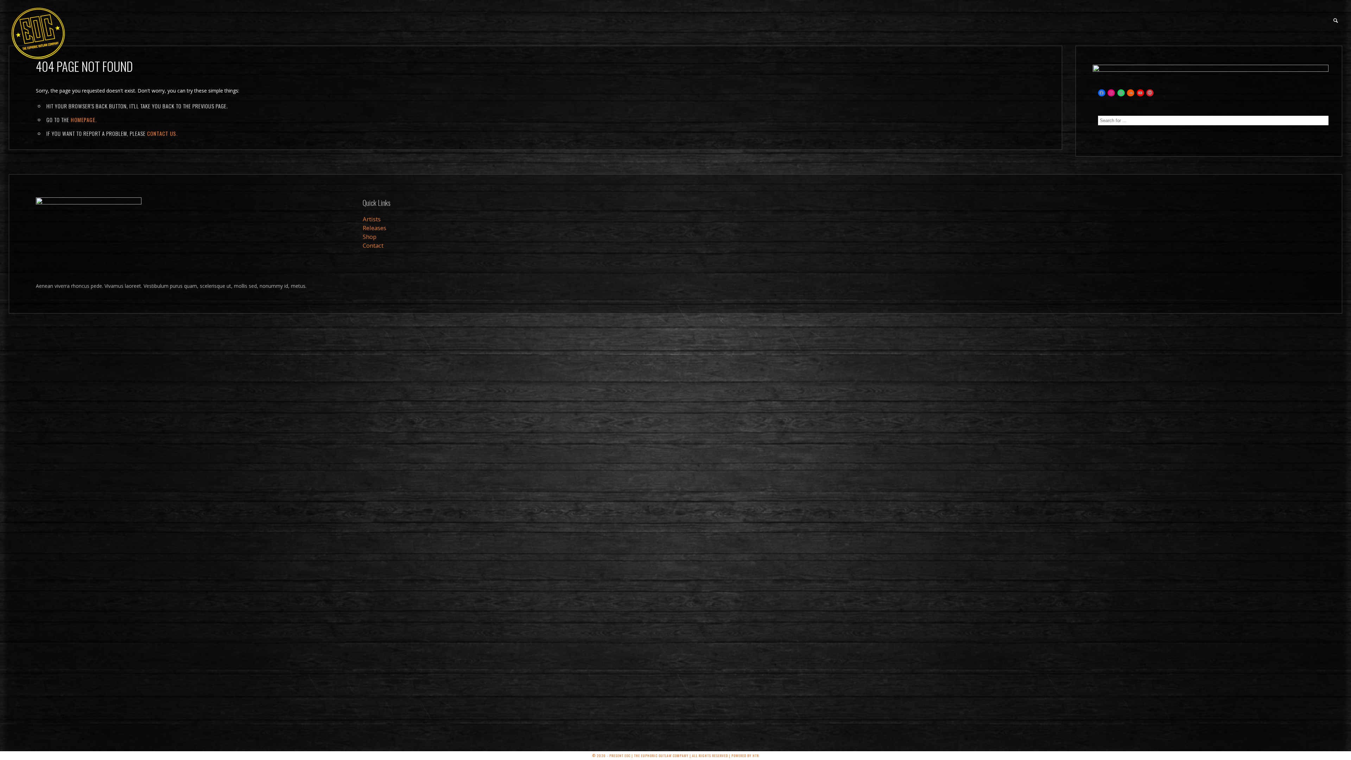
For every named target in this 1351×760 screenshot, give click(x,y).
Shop (369, 237)
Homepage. (84, 120)
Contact (373, 245)
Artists (372, 219)
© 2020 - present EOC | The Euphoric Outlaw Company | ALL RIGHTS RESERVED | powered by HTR (675, 755)
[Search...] (1336, 20)
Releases (374, 228)
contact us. (162, 133)
